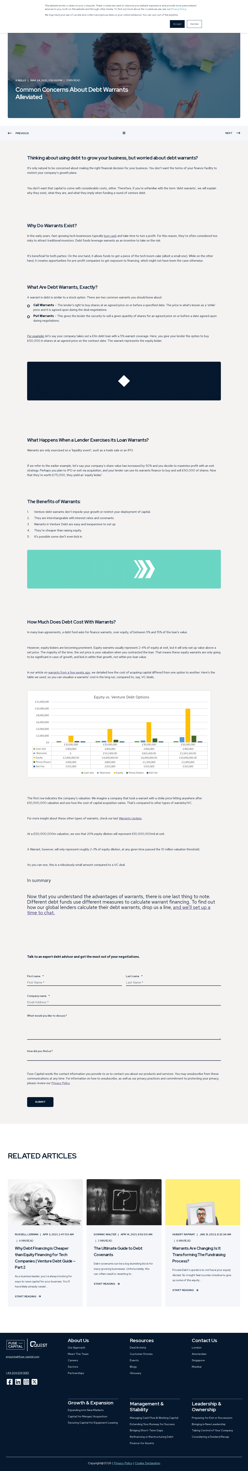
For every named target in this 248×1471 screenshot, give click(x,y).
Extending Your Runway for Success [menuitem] (152, 1424)
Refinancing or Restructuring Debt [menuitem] (151, 1436)
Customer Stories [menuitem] (141, 1354)
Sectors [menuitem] (73, 1366)
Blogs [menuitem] (133, 1366)
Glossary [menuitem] (135, 1373)
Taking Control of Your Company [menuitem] (212, 1430)
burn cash (110, 236)
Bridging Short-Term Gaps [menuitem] (146, 1430)
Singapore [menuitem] (198, 1360)
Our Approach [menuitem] (76, 1347)
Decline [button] (194, 24)
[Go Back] (124, 133)
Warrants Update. (130, 818)
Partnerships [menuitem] (76, 1373)
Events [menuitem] (134, 1360)
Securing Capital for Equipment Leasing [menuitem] (93, 1422)
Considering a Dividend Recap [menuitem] (210, 1436)
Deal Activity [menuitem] (138, 1347)
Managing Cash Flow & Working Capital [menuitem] (154, 1418)
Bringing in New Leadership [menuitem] (209, 1424)
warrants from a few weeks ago (69, 672)
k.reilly (21, 80)
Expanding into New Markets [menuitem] (86, 1410)
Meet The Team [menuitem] (78, 1354)
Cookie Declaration (147, 1463)
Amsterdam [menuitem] (199, 1354)
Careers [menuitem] (73, 1360)
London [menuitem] (197, 1347)
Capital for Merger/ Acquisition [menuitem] (87, 1416)
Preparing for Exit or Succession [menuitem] (212, 1418)
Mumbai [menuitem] (197, 1366)
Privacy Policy (178, 9)
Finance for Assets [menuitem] (142, 1443)
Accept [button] (177, 24)
